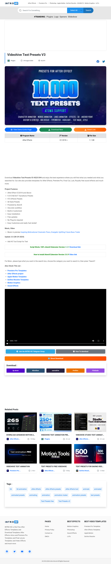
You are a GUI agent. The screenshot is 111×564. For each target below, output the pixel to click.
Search (88, 10)
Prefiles (75, 370)
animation (46, 495)
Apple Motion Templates (17, 277)
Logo (56, 17)
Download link (75, 247)
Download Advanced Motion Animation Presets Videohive (32, 435)
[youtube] (22, 551)
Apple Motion (88, 533)
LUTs (69, 536)
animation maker (61, 495)
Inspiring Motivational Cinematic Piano (35, 232)
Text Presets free (47, 501)
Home (47, 526)
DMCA (47, 536)
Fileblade (95, 370)
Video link (73, 255)
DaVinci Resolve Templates (18, 280)
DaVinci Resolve (84, 471)
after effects (36, 489)
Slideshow (72, 17)
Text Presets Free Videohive (54, 466)
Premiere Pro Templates (17, 271)
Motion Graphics (13, 283)
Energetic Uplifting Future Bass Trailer (65, 232)
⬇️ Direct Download (55, 358)
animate (86, 489)
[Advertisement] (55, 35)
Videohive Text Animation (18, 466)
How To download (82, 351)
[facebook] (7, 551)
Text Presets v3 (64, 501)
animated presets (18, 495)
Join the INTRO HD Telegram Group (32, 351)
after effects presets (53, 489)
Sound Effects (12, 286)
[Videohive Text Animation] (21, 454)
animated (97, 489)
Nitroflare (35, 370)
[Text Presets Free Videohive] (55, 454)
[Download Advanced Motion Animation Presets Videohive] (21, 422)
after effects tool (72, 489)
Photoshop (71, 530)
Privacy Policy (49, 530)
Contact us (48, 533)
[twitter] (14, 551)
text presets (95, 495)
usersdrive (55, 370)
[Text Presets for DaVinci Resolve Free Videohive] (90, 454)
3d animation (21, 489)
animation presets (79, 495)
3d (11, 489)
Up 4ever (16, 370)
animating (33, 495)
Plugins (50, 17)
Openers (63, 17)
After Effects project (15, 274)
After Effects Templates (15, 439)
